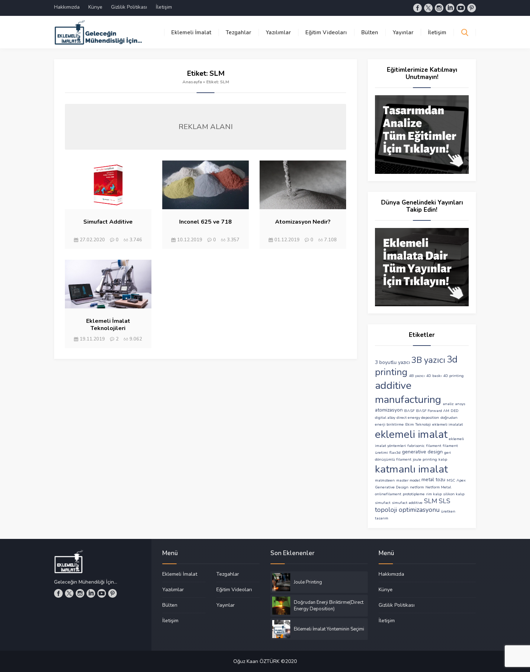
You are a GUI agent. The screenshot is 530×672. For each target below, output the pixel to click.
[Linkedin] (450, 8)
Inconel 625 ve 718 (205, 221)
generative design (422, 451)
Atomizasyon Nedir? (303, 221)
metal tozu (433, 479)
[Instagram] (439, 8)
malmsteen (385, 480)
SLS (444, 501)
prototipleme (414, 494)
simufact (382, 502)
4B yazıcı (417, 375)
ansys (460, 404)
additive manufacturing (408, 392)
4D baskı (434, 375)
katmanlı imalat (411, 469)
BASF (409, 410)
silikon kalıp (453, 494)
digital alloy (385, 417)
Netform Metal (438, 487)
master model (408, 480)
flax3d (395, 452)
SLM (430, 501)
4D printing (453, 375)
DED (455, 410)
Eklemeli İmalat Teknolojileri (108, 324)
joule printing (425, 459)
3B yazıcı (428, 360)
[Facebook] (417, 8)
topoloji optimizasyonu (407, 509)
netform (417, 487)
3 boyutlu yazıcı (392, 362)
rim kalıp (434, 494)
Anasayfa (192, 82)
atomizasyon (389, 410)
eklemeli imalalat (447, 424)
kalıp (442, 459)
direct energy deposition (418, 417)
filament (433, 445)
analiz (448, 404)
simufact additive (407, 502)
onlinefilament (388, 494)
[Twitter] (428, 8)
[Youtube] (460, 8)
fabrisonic (416, 445)
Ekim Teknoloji (418, 424)
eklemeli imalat (411, 434)
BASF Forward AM (432, 410)
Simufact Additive (108, 221)
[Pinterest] (471, 8)
